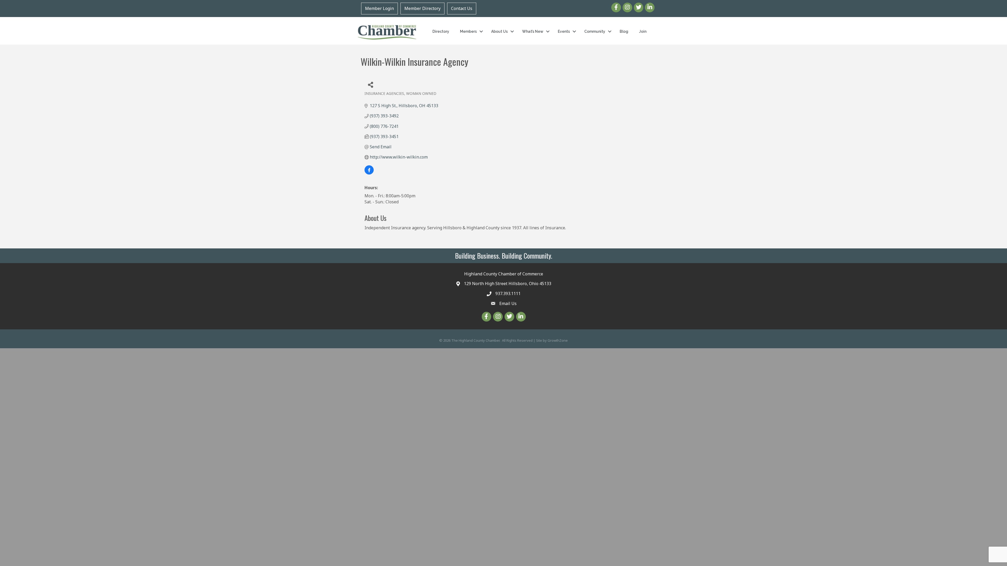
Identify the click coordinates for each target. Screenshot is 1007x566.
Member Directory (422, 8)
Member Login (379, 8)
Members (468, 31)
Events (564, 31)
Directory (440, 31)
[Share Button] (370, 84)
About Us (499, 31)
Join (642, 31)
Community (594, 31)
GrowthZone (558, 340)
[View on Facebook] (369, 173)
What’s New (532, 31)
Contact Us (461, 8)
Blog (624, 31)
